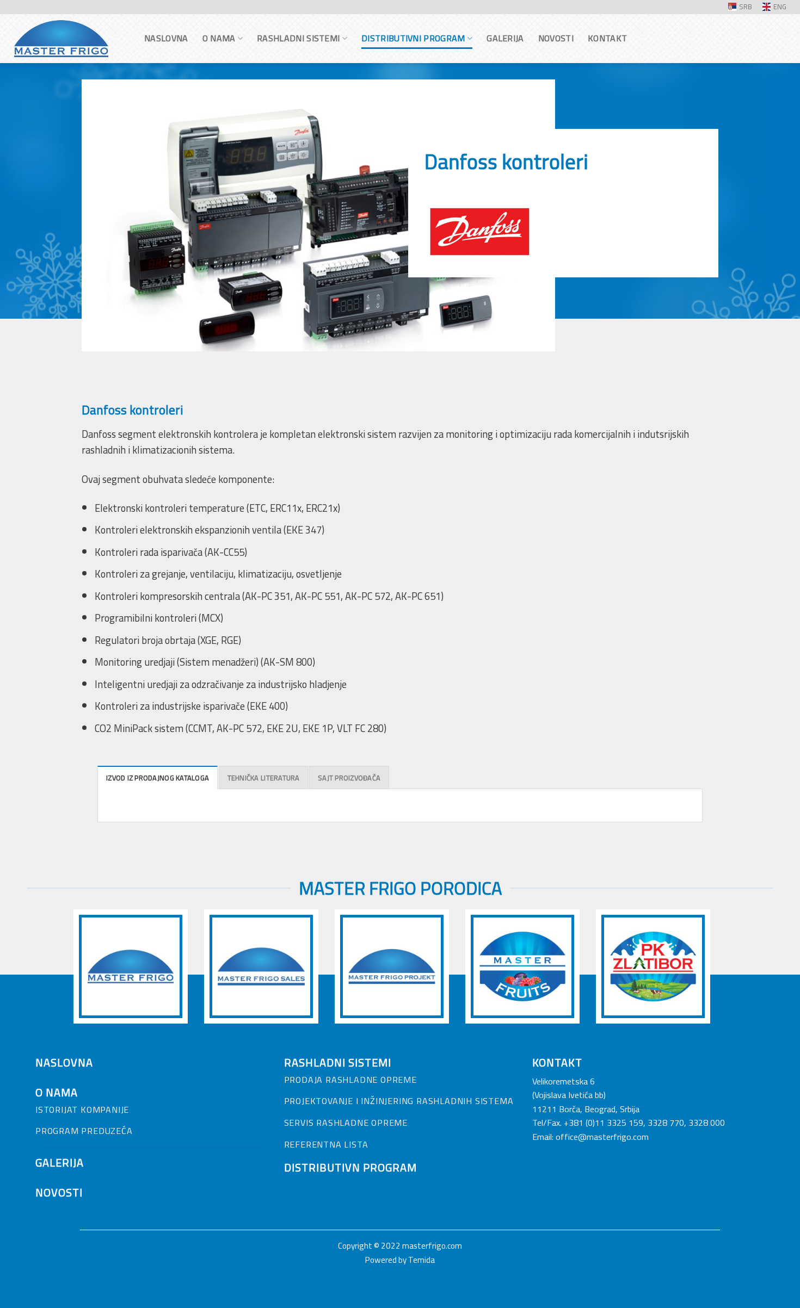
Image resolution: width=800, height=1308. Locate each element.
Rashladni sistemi (298, 38)
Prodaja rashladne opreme (350, 1079)
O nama (219, 38)
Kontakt (607, 38)
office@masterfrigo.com (602, 1137)
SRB (745, 6)
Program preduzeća (84, 1131)
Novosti (556, 38)
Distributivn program (350, 1167)
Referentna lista (326, 1144)
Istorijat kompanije (82, 1109)
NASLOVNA (64, 1062)
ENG (779, 6)
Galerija (505, 38)
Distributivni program (413, 38)
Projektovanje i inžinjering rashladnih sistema (399, 1101)
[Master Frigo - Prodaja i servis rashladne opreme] (68, 38)
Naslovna (166, 38)
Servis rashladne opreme (346, 1122)
